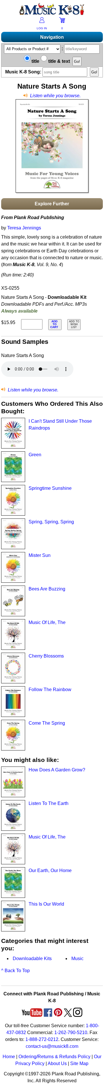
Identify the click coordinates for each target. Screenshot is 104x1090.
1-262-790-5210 (70, 1032)
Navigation (52, 37)
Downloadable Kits (32, 958)
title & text (58, 61)
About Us (57, 1063)
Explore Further (52, 203)
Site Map (79, 1063)
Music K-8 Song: (23, 71)
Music (77, 958)
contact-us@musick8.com (52, 1046)
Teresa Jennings (24, 227)
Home (9, 1056)
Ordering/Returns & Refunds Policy (54, 1056)
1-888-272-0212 (41, 1039)
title (34, 61)
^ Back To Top (15, 970)
